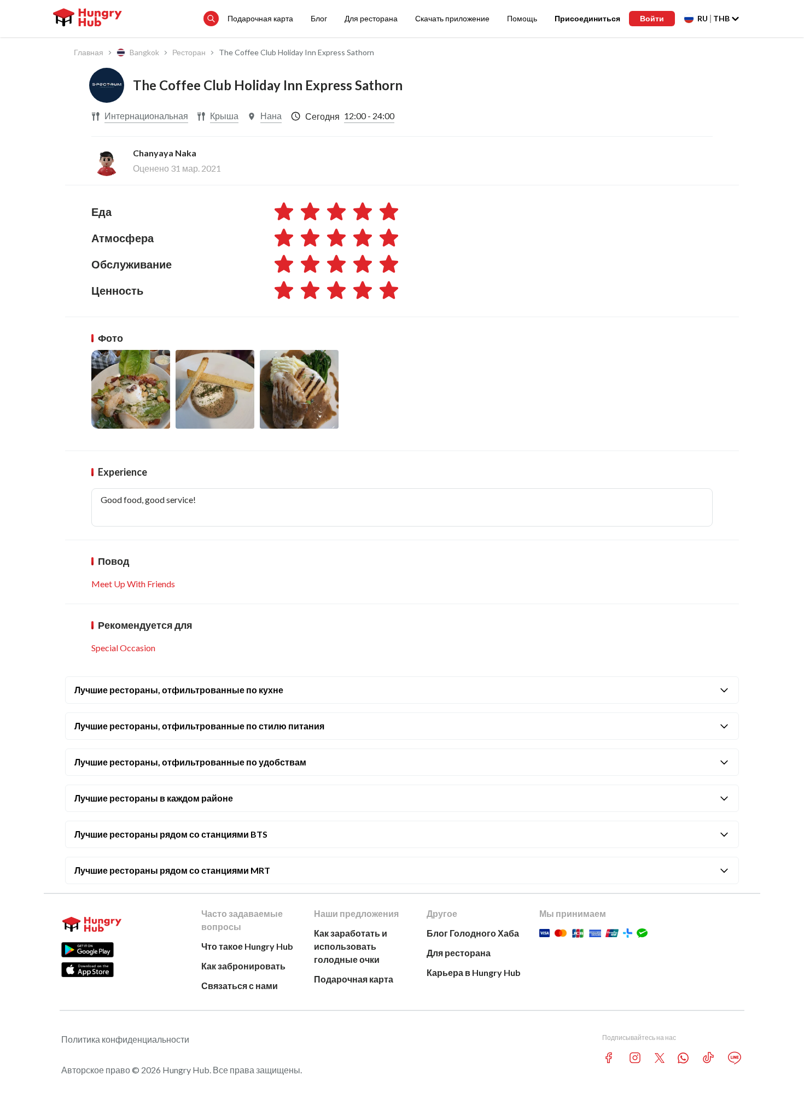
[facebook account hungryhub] (608, 1058)
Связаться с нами (239, 985)
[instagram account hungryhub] (635, 1058)
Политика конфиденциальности (125, 1039)
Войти (652, 18)
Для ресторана (371, 18)
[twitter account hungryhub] (660, 1058)
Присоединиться (587, 18)
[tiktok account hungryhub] (708, 1058)
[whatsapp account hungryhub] (683, 1058)
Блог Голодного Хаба (473, 933)
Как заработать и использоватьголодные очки (350, 946)
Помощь (522, 18)
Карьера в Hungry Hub (474, 972)
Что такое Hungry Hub (247, 946)
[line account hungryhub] (734, 1058)
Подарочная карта (260, 18)
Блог (319, 18)
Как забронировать (243, 966)
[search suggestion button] (211, 18)
